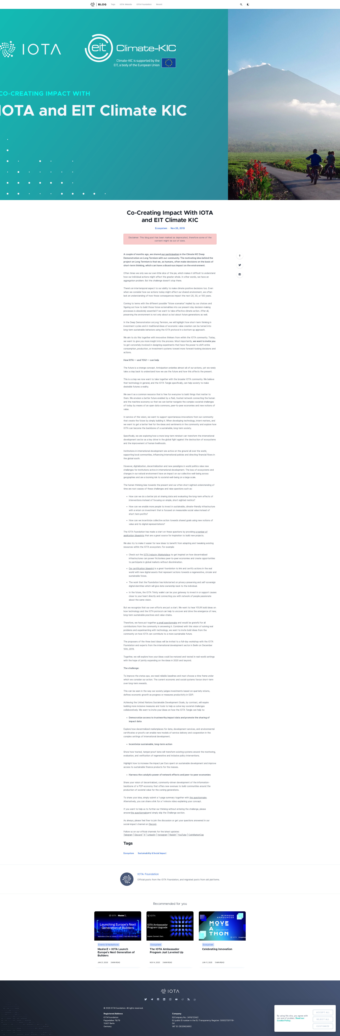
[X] (239, 265)
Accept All (323, 1012)
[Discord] (158, 999)
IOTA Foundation (144, 4)
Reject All (322, 1019)
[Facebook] (239, 274)
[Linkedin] (164, 999)
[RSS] (189, 999)
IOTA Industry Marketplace (157, 554)
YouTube (182, 834)
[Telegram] (152, 999)
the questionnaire (198, 797)
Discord (152, 824)
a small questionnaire (167, 622)
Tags (113, 4)
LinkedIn (151, 834)
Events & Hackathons (108, 944)
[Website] (170, 991)
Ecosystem (161, 228)
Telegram (128, 834)
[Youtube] (176, 999)
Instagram (162, 834)
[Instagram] (170, 999)
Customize (322, 1026)
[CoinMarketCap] (195, 999)
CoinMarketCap (196, 834)
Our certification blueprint (141, 568)
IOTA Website (126, 4)
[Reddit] (182, 999)
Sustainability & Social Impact (152, 853)
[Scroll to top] (239, 255)
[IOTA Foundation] (126, 879)
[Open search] (241, 4)
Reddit (172, 834)
